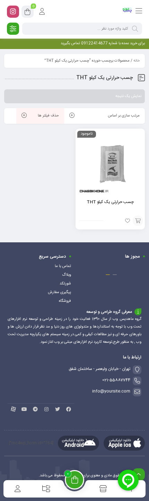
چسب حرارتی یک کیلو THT (110, 202)
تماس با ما (63, 266)
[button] (115, 274)
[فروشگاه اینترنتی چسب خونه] (127, 11)
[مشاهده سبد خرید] (27, 12)
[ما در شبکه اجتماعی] (13, 12)
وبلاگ (66, 275)
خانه (136, 61)
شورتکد (65, 284)
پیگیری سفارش (59, 292)
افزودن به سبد (138, 221)
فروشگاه (65, 301)
